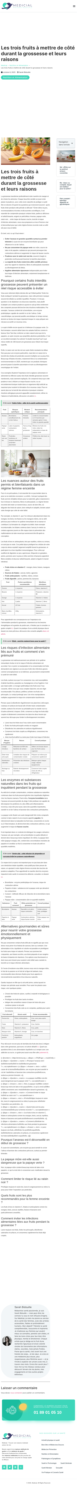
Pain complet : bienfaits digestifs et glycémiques (65, 201)
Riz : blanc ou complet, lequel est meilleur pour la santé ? (65, 186)
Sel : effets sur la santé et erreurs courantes (65, 170)
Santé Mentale (47, 1468)
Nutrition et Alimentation (15, 77)
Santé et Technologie (49, 1463)
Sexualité (59, 1468)
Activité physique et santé (51, 1440)
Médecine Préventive (49, 1449)
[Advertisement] (38, 27)
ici (35, 396)
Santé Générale (66, 1463)
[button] (74, 6)
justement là (43, 1052)
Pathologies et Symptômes (51, 1458)
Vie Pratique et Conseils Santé (52, 1472)
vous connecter (16, 1393)
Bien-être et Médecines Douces (53, 1445)
